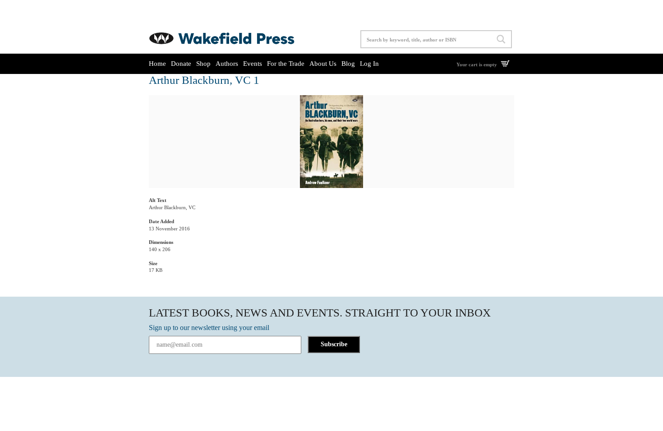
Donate (181, 63)
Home (157, 63)
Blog (348, 63)
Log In (369, 63)
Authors (227, 63)
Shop (203, 63)
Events (252, 63)
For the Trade (285, 63)
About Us (322, 63)
